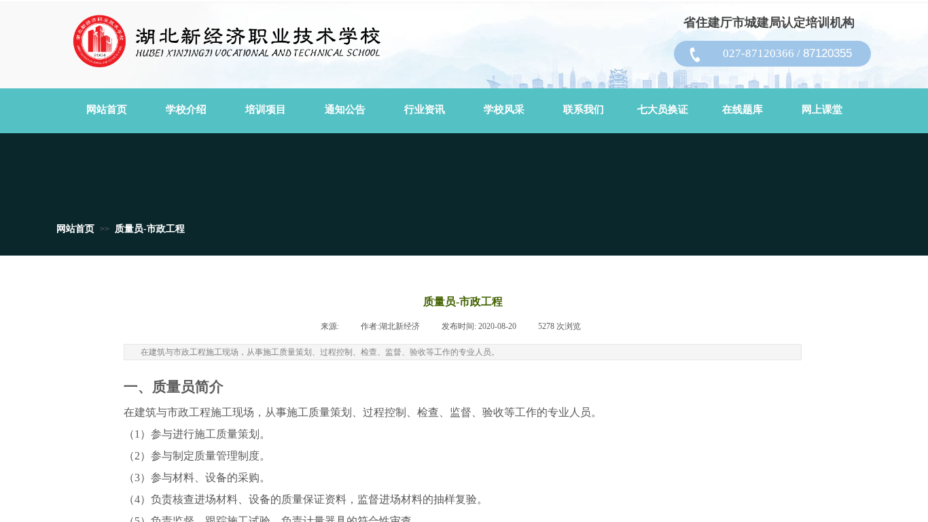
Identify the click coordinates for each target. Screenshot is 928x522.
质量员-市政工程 (150, 229)
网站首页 (75, 229)
